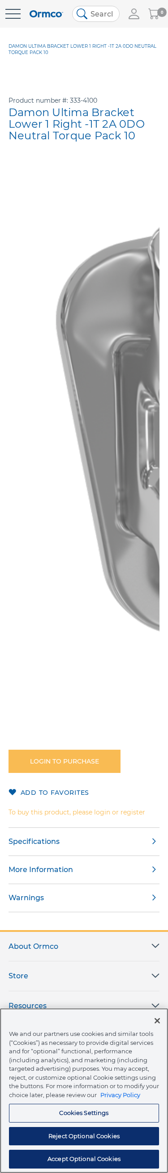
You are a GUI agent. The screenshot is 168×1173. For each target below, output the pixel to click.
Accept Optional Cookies (84, 1158)
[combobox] (96, 14)
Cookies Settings (83, 1112)
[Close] (157, 1021)
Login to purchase (64, 761)
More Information (41, 869)
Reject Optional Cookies (84, 1136)
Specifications (34, 841)
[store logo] (46, 14)
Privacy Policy (120, 1094)
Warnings (26, 897)
